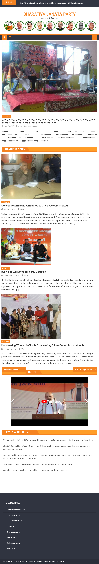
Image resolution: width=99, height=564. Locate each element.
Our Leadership (14, 532)
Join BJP (10, 526)
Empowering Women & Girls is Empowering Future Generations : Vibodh (42, 345)
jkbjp (20, 126)
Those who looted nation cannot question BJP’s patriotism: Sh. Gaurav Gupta (37, 449)
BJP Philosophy (13, 515)
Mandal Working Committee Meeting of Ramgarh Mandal (15, 369)
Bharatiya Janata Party (49, 14)
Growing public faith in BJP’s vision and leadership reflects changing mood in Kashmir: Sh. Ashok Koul (48, 461)
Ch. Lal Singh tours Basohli (86, 369)
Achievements (13, 543)
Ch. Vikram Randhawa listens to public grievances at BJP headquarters (35, 455)
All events (6, 117)
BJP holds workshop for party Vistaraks (24, 271)
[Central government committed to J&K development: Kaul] (49, 176)
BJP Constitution (14, 521)
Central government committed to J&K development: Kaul (34, 205)
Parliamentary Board (16, 509)
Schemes (11, 548)
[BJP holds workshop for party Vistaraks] (49, 246)
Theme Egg (59, 561)
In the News (12, 537)
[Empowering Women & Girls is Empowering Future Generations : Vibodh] (49, 316)
